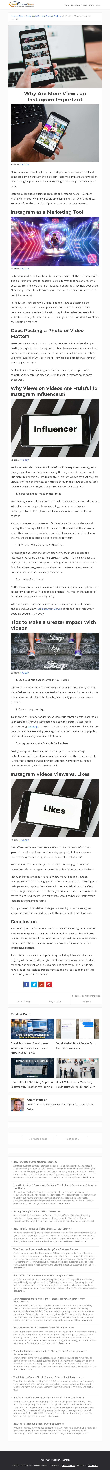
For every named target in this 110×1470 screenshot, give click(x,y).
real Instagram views (48, 608)
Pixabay (24, 164)
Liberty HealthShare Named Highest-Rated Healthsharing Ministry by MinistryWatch (49, 1300)
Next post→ (72, 1138)
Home (67, 5)
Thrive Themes (68, 1465)
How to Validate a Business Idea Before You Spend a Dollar (43, 1275)
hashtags (33, 726)
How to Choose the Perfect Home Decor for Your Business (43, 1327)
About (85, 5)
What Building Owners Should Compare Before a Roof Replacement (48, 1377)
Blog (71, 5)
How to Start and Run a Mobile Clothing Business (38, 1423)
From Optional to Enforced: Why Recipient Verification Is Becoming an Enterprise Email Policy (55, 1186)
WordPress (93, 1465)
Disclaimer (45, 1460)
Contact (98, 5)
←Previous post (38, 1138)
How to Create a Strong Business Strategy (35, 1161)
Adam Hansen (23, 1001)
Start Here (78, 5)
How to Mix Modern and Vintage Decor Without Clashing (42, 1228)
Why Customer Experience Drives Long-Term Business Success (45, 1249)
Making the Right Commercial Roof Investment (37, 1211)
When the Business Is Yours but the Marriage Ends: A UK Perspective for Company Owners (50, 1352)
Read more (88, 1177)
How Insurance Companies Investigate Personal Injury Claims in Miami (49, 1397)
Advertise (91, 5)
